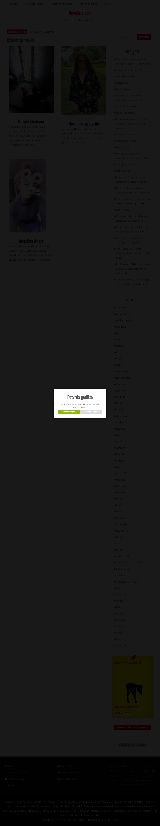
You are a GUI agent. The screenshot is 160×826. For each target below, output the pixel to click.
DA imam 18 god (69, 412)
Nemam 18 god (91, 412)
